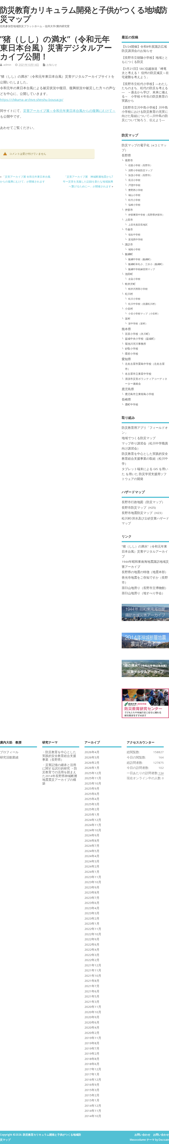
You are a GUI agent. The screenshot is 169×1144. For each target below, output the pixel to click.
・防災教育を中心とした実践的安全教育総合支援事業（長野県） (59, 756)
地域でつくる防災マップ (139, 438)
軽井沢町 (130, 284)
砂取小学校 (131, 348)
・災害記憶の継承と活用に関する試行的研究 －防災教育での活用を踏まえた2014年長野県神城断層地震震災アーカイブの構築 (59, 774)
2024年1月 (91, 872)
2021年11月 (92, 970)
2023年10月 (92, 882)
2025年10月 (92, 783)
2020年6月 (91, 1022)
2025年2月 (91, 809)
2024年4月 (91, 856)
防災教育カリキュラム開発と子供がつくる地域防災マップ (83, 14)
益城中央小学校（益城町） (141, 339)
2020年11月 (92, 1007)
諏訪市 (129, 244)
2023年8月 (91, 892)
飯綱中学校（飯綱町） (140, 259)
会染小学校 (134, 278)
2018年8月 (91, 1059)
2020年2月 (91, 1033)
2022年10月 (92, 934)
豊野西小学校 (135, 190)
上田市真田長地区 (138, 224)
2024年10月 (92, 830)
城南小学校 (134, 249)
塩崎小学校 (134, 204)
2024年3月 (91, 861)
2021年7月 (91, 986)
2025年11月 (92, 778)
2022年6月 (91, 944)
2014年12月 (92, 1106)
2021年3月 (91, 1002)
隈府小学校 (131, 354)
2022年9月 (91, 939)
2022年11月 (92, 929)
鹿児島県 (128, 389)
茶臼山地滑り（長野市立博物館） (145, 588)
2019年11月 (92, 1038)
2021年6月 (91, 991)
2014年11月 (92, 1111)
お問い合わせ (142, 1134)
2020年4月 (91, 1027)
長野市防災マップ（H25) (139, 508)
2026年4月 (91, 752)
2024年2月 (91, 866)
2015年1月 (91, 1100)
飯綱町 (129, 254)
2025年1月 (91, 815)
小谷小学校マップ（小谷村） (144, 313)
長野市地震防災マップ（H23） (143, 513)
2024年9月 (91, 835)
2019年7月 (91, 1048)
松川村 (129, 294)
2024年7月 (91, 846)
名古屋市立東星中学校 (138, 374)
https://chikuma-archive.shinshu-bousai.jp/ (31, 99)
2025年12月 (92, 773)
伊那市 (129, 210)
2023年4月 (91, 908)
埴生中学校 (134, 234)
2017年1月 (91, 1074)
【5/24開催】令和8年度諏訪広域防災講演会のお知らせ (144, 49)
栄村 (127, 318)
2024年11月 (92, 825)
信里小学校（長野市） (140, 165)
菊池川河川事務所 (135, 344)
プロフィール (9, 752)
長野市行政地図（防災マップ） (143, 502)
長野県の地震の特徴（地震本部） (145, 572)
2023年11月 (92, 877)
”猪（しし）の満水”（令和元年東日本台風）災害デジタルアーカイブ (145, 551)
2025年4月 (91, 799)
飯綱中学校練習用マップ (141, 269)
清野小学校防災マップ (140, 170)
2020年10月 (92, 1012)
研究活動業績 (9, 757)
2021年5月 (91, 996)
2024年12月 (92, 820)
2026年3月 (91, 757)
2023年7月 (91, 898)
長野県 (126, 155)
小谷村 (129, 308)
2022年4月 (91, 950)
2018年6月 (91, 1064)
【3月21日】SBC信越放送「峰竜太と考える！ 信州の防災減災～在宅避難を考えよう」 (145, 73)
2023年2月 (91, 918)
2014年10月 (92, 1116)
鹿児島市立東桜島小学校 (139, 394)
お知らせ (51, 65)
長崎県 (126, 399)
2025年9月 (91, 788)
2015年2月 (91, 1095)
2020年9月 (91, 1017)
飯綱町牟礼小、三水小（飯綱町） (146, 264)
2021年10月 (92, 976)
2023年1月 (91, 924)
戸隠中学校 (134, 185)
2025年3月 (91, 804)
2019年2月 (91, 1054)
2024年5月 (91, 851)
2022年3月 (91, 955)
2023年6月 (91, 903)
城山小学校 (134, 195)
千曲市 (129, 229)
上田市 (129, 220)
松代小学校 (134, 199)
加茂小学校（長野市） (140, 175)
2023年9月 (91, 887)
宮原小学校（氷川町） (138, 334)
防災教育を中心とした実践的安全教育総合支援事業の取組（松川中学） (145, 459)
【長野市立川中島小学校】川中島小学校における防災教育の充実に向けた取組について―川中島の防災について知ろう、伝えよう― (145, 113)
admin (7, 65)
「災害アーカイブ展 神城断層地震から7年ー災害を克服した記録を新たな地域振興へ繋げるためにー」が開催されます (88, 181)
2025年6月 (91, 794)
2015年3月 (91, 1090)
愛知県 (126, 359)
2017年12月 (92, 1069)
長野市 (129, 160)
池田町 (129, 274)
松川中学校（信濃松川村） (142, 303)
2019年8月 (91, 1043)
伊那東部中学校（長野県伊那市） (146, 214)
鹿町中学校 (131, 404)
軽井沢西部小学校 (138, 288)
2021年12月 (92, 965)
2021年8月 (91, 981)
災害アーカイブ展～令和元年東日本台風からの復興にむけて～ (69, 110)
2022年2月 (91, 960)
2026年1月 (91, 768)
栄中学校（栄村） (138, 323)
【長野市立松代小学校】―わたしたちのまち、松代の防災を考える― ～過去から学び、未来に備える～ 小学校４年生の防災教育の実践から (145, 92)
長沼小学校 (134, 180)
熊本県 (126, 329)
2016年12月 (92, 1080)
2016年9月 (91, 1085)
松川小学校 (134, 298)
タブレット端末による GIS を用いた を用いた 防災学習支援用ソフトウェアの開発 (145, 474)
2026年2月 (91, 763)
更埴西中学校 (135, 239)
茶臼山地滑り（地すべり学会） (143, 593)
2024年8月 (91, 841)
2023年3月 (91, 913)
